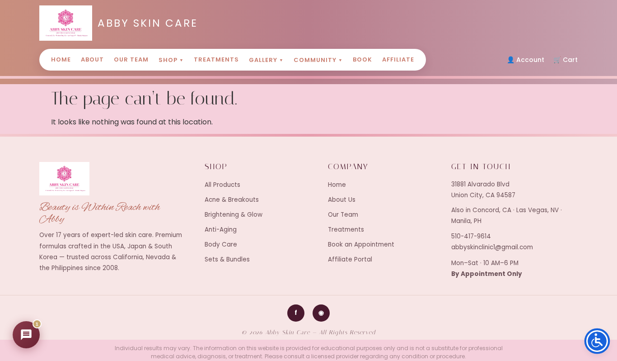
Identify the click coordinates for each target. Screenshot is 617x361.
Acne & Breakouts (232, 199)
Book (362, 59)
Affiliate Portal (350, 259)
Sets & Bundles (227, 259)
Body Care (221, 244)
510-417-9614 (471, 236)
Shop (171, 60)
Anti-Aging (221, 229)
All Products (222, 184)
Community (318, 60)
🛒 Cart (565, 59)
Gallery (266, 60)
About (92, 59)
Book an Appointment (361, 244)
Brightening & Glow (233, 214)
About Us (341, 199)
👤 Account (525, 59)
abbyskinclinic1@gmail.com (492, 247)
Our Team (131, 59)
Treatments (216, 59)
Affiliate (398, 59)
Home (61, 59)
